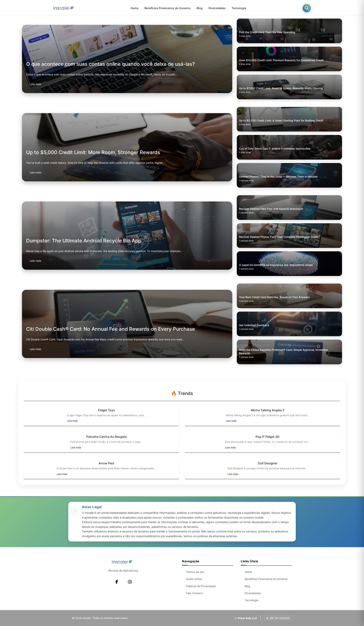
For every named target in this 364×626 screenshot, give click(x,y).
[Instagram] (130, 582)
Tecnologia (239, 8)
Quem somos (194, 579)
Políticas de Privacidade (201, 586)
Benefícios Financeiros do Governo (167, 8)
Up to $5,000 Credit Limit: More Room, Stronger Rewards (93, 152)
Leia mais (35, 84)
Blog (199, 8)
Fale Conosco (194, 593)
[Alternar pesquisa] (307, 8)
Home (134, 8)
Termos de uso (195, 572)
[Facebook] (117, 582)
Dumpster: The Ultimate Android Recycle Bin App (83, 241)
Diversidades (217, 8)
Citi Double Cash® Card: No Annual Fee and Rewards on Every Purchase (110, 329)
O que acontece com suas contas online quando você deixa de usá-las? (110, 64)
